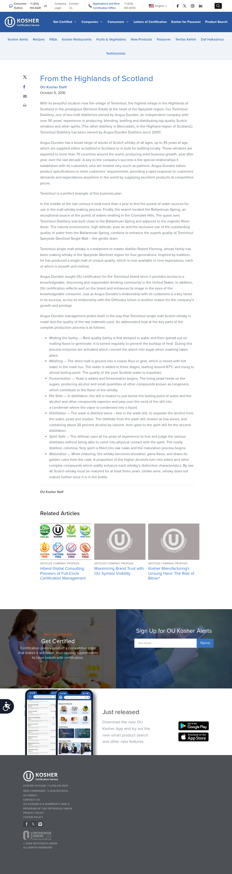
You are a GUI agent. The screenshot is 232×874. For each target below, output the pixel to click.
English (159, 5)
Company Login (60, 6)
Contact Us (74, 6)
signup (205, 643)
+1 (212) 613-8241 (35, 6)
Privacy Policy (33, 812)
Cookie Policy (33, 817)
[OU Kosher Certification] (23, 22)
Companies (90, 22)
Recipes (39, 39)
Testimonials (115, 53)
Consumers (116, 22)
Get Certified (63, 22)
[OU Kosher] (53, 776)
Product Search (216, 22)
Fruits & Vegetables (111, 39)
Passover (164, 39)
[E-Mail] (25, 96)
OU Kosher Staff (53, 87)
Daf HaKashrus (212, 39)
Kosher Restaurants (77, 39)
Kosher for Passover (186, 22)
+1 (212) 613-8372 (129, 6)
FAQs (53, 39)
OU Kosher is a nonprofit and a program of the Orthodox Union (47, 806)
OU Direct (30, 795)
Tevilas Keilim (185, 39)
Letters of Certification (150, 22)
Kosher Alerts (18, 39)
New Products (141, 39)
